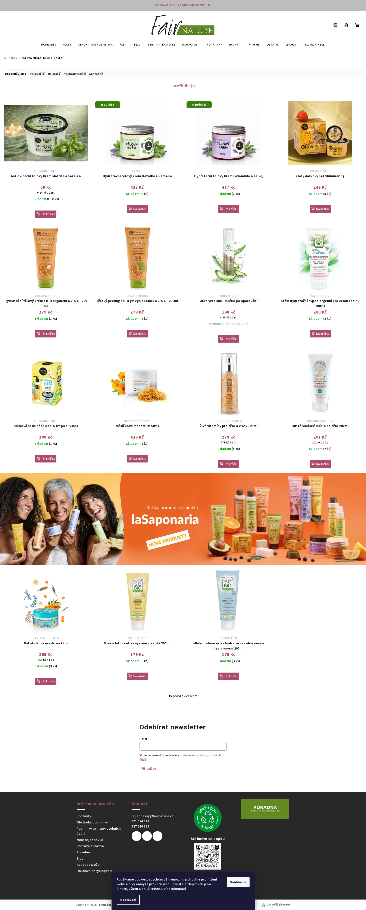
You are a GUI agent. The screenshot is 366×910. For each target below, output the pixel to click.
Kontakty (84, 816)
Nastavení (128, 899)
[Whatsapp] (157, 836)
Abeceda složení (90, 864)
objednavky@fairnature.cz (153, 816)
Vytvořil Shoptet (278, 905)
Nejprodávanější (75, 74)
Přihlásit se (148, 768)
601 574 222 (140, 821)
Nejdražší (54, 74)
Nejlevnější (37, 74)
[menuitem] (48, 45)
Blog (80, 858)
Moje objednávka (90, 840)
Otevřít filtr (181, 86)
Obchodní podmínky (92, 822)
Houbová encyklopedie (95, 871)
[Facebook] (136, 836)
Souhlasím (238, 882)
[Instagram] (147, 836)
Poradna (83, 852)
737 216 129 (140, 826)
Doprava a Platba (90, 846)
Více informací (175, 888)
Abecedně (96, 74)
